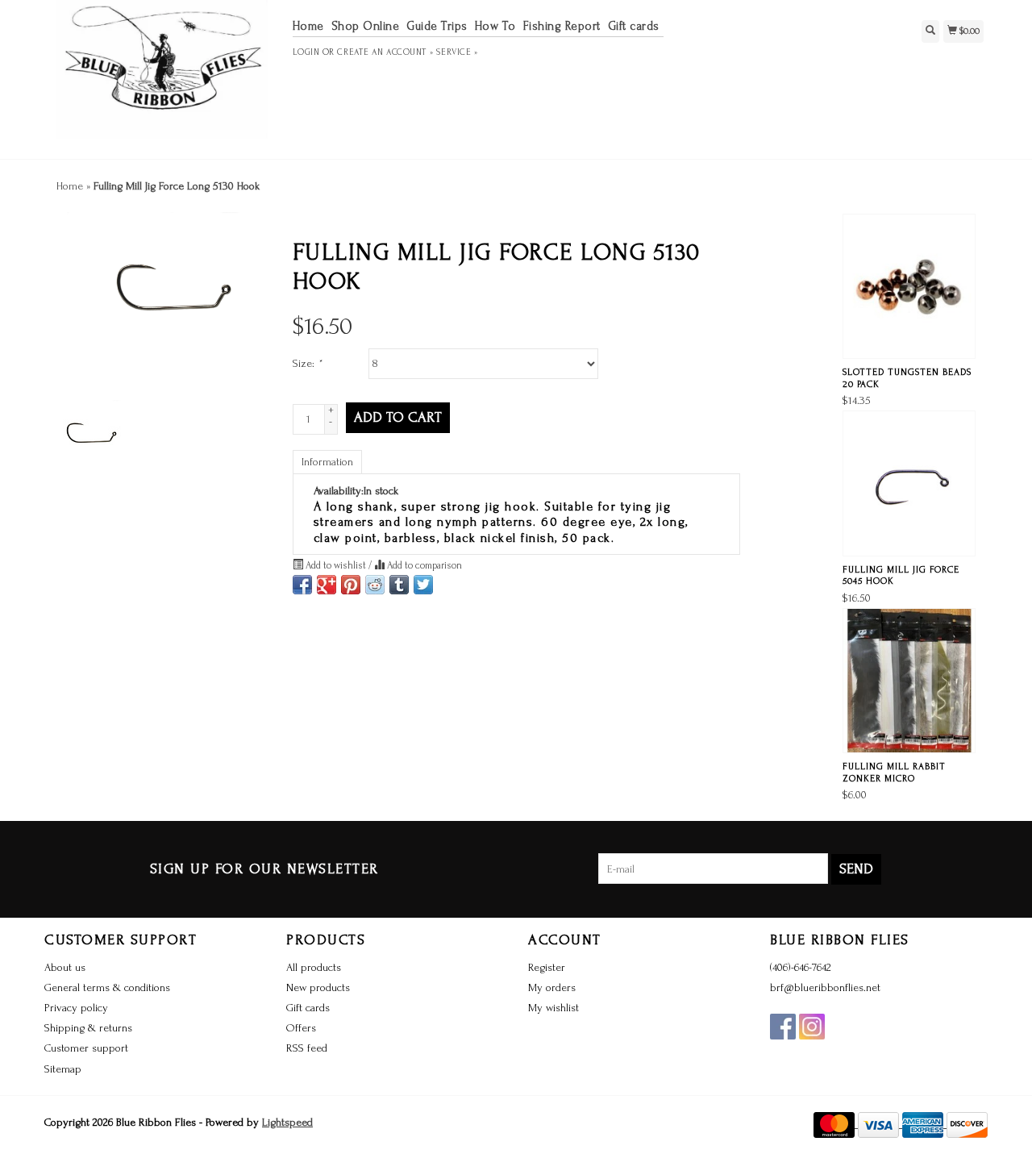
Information (327, 462)
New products (318, 987)
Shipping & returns (88, 1028)
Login (306, 52)
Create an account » (385, 52)
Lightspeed (287, 1122)
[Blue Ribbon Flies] (162, 77)
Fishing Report (562, 26)
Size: (307, 363)
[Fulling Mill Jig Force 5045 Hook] (909, 483)
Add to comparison (423, 565)
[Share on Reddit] (375, 584)
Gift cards (634, 26)
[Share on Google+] (326, 584)
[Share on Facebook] (302, 584)
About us (64, 967)
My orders (552, 987)
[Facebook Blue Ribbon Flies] (783, 1026)
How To (495, 26)
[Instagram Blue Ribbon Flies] (812, 1026)
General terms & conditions (107, 987)
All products (313, 967)
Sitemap (62, 1069)
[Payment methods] (836, 1124)
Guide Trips (437, 26)
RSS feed (306, 1048)
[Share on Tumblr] (399, 584)
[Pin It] (350, 584)
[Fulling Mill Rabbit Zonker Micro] (909, 680)
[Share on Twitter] (423, 584)
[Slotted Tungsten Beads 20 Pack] (909, 286)
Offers (301, 1028)
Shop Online (365, 26)
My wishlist (553, 1008)
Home (308, 26)
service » (456, 52)
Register (546, 967)
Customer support (86, 1048)
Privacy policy (76, 1008)
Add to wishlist (335, 565)
